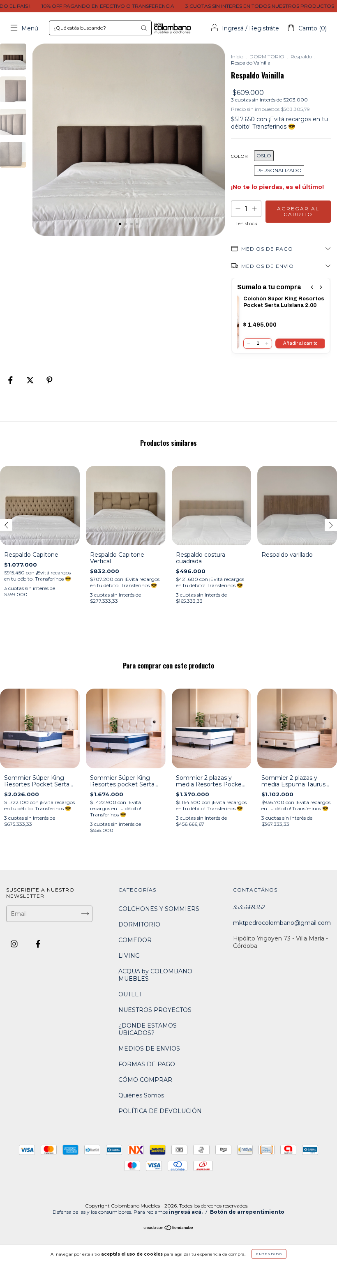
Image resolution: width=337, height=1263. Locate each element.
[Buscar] (144, 28)
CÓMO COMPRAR (145, 1079)
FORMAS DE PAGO (146, 1064)
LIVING (129, 955)
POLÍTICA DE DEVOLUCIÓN (160, 1111)
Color (239, 156)
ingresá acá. (186, 1212)
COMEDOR (135, 940)
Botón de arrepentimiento (247, 1212)
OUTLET (130, 994)
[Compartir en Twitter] (31, 380)
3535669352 (249, 907)
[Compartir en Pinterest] (49, 380)
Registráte (264, 28)
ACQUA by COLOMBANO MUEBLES (155, 975)
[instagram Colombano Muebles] (15, 944)
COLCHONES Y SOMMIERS (158, 909)
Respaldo (301, 56)
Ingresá (233, 28)
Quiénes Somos (141, 1095)
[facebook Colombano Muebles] (38, 944)
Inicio (237, 56)
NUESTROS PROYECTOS (155, 1010)
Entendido (269, 1254)
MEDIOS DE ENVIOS (149, 1048)
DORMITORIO (266, 56)
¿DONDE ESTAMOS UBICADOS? (147, 1029)
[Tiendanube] (168, 1228)
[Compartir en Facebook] (11, 380)
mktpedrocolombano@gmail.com (282, 923)
